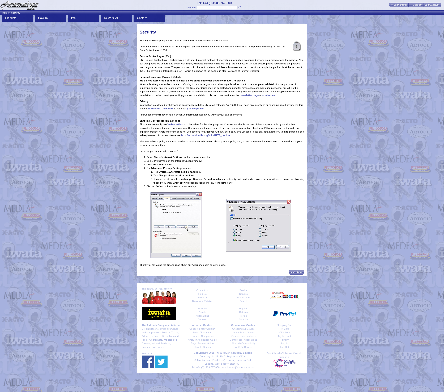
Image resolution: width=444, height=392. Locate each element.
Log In (284, 343)
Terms (243, 315)
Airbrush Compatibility (243, 343)
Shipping (243, 308)
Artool (145, 336)
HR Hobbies (167, 336)
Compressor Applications (243, 339)
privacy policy (195, 108)
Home (5, 12)
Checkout (284, 332)
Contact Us (202, 290)
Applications (202, 315)
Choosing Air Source (243, 328)
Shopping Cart (284, 325)
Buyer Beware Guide (202, 343)
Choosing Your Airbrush (202, 328)
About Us (202, 297)
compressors (154, 332)
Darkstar (165, 343)
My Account (284, 336)
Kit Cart (284, 328)
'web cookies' (175, 124)
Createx (146, 343)
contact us (268, 95)
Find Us (202, 293)
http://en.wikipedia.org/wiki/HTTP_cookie (205, 135)
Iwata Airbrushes (202, 332)
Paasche (146, 347)
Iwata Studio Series (243, 332)
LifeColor (154, 336)
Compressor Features (243, 336)
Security (15, 12)
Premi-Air (147, 339)
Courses (202, 319)
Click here (167, 108)
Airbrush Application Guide (202, 339)
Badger (161, 347)
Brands (202, 312)
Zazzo (174, 332)
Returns (243, 312)
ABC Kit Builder (243, 347)
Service (243, 290)
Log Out (284, 347)
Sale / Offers (243, 297)
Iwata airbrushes (169, 328)
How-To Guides (202, 347)
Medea (166, 332)
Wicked (156, 343)
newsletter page (249, 95)
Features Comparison (202, 336)
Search (192, 7)
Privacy (285, 339)
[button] (399, 5)
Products (202, 308)
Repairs (243, 293)
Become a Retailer (202, 301)
